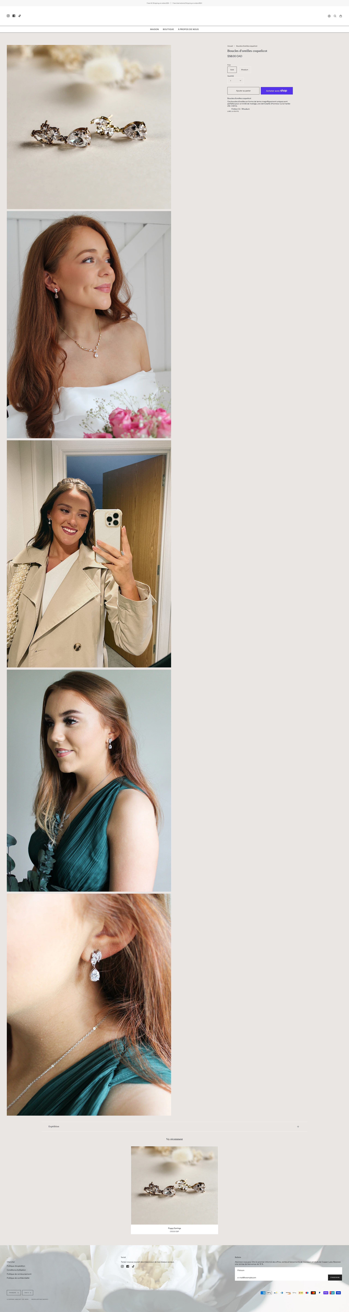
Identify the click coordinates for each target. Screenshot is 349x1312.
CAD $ (27, 1292)
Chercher (11, 1262)
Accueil (230, 46)
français (12, 1292)
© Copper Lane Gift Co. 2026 (17, 1299)
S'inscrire (335, 1277)
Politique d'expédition (16, 1266)
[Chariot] (341, 16)
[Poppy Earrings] (174, 1185)
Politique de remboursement (19, 1274)
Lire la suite (233, 111)
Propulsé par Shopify (39, 1299)
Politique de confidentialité (18, 1278)
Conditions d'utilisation (16, 1270)
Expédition (54, 1126)
